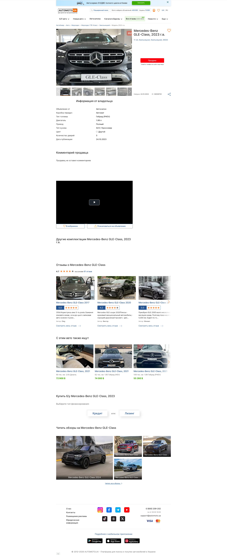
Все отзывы (135, 19)
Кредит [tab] (97, 413)
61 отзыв (88, 271)
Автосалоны (94, 19)
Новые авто (78, 19)
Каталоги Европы (112, 19)
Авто (68, 25)
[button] (130, 57)
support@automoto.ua (151, 515)
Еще (164, 19)
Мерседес (75, 25)
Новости (152, 19)
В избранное (72, 226)
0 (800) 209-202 (153, 508)
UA (163, 10)
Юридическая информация (72, 521)
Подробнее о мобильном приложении (113, 534)
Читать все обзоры (113, 483)
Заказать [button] (141, 3)
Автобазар (60, 25)
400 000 (135, 10)
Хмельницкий (104, 25)
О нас (68, 508)
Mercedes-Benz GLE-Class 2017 (72, 302)
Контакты (70, 512)
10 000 (147, 10)
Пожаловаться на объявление (111, 226)
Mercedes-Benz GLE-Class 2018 (155, 302)
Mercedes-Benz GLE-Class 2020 (114, 302)
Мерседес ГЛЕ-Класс (89, 25)
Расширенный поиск (101, 10)
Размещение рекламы (76, 516)
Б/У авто (63, 19)
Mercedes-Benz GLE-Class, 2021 (73, 371)
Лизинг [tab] (129, 413)
